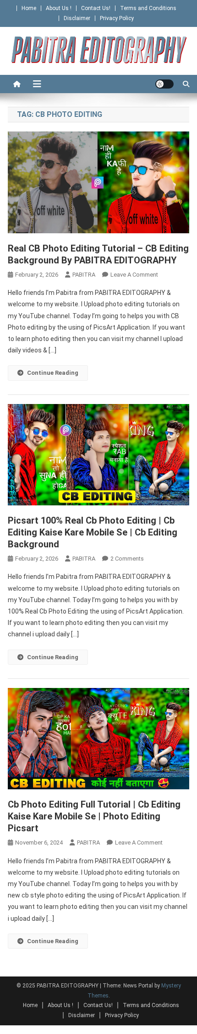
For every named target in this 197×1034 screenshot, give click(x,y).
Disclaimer (77, 18)
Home (29, 8)
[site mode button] (164, 84)
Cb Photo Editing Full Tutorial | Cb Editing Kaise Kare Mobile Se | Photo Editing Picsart (94, 816)
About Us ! (58, 8)
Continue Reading (52, 372)
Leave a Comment (134, 274)
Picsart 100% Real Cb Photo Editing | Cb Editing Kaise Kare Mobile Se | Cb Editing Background (92, 532)
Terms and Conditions (148, 8)
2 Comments (127, 558)
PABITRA (83, 274)
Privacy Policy (117, 18)
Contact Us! (95, 8)
